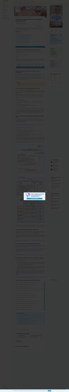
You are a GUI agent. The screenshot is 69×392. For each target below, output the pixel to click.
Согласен (49, 390)
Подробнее (46, 390)
